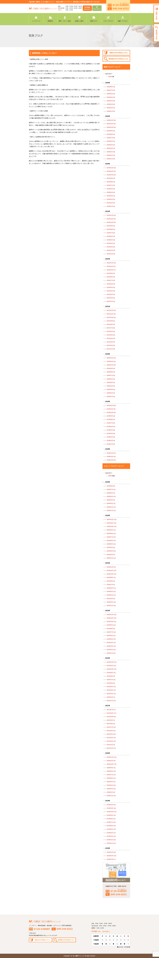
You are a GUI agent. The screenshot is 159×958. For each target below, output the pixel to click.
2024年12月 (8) (111, 167)
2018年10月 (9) (111, 460)
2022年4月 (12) (111, 690)
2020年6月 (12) (111, 778)
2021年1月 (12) (111, 748)
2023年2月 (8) (111, 250)
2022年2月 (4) (111, 697)
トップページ (36, 21)
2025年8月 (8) (111, 134)
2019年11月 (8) (111, 409)
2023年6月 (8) (111, 236)
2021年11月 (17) (111, 713)
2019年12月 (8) (111, 405)
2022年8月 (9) (111, 676)
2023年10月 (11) (111, 621)
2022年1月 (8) (111, 301)
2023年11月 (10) (111, 618)
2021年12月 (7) (111, 709)
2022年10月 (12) (111, 669)
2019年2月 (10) (111, 839)
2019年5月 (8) (111, 430)
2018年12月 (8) (111, 852)
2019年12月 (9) (111, 804)
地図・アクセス (123, 21)
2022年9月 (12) (111, 672)
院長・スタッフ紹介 (65, 21)
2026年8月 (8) (111, 86)
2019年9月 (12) (111, 815)
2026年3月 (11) (111, 503)
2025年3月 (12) (111, 551)
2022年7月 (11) (111, 679)
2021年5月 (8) (111, 335)
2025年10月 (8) (111, 127)
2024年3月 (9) (111, 598)
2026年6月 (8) (111, 93)
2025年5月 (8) (111, 145)
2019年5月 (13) (111, 829)
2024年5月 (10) (111, 591)
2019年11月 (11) (111, 808)
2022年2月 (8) (111, 298)
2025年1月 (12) (111, 558)
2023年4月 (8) (111, 243)
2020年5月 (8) (111, 382)
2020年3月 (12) (111, 788)
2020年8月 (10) (111, 771)
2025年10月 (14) (111, 526)
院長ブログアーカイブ (112, 67)
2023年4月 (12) (111, 642)
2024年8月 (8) (111, 182)
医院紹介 (50, 21)
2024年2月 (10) (111, 602)
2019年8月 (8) (111, 419)
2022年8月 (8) (111, 277)
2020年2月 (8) (111, 393)
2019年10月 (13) (111, 811)
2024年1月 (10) (111, 605)
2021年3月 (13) (111, 741)
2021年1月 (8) (111, 349)
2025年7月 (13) (111, 537)
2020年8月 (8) (111, 372)
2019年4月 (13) (111, 832)
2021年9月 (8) (111, 321)
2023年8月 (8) (111, 229)
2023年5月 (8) (111, 240)
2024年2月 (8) (111, 203)
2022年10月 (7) (111, 270)
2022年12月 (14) (111, 662)
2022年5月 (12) (111, 686)
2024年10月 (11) (111, 574)
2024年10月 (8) (111, 175)
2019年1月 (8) (111, 444)
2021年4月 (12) (111, 737)
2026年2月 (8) (111, 107)
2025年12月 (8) (111, 120)
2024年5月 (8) (111, 192)
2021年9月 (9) (111, 720)
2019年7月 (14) (111, 822)
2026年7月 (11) (111, 489)
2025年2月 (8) (111, 155)
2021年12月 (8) (111, 310)
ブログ (110, 76)
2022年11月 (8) (111, 266)
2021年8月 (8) (111, 324)
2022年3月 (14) (111, 693)
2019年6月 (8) (111, 426)
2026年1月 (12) (111, 510)
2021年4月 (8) (111, 338)
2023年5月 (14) (111, 639)
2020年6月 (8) (111, 379)
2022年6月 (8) (111, 284)
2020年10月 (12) (111, 764)
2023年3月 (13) (111, 646)
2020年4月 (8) (111, 386)
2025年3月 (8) (111, 152)
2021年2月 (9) (111, 744)
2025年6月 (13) (111, 540)
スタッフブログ (108, 21)
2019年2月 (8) (111, 440)
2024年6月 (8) (111, 188)
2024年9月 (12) (111, 577)
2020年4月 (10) (111, 785)
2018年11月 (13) (111, 855)
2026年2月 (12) (111, 507)
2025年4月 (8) (111, 148)
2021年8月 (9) (111, 723)
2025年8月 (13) (111, 533)
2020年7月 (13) (111, 774)
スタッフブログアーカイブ (114, 466)
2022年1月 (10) (111, 700)
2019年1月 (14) (111, 843)
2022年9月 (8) (111, 273)
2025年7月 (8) (111, 137)
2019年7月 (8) (111, 423)
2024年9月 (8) (111, 178)
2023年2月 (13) (111, 649)
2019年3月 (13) (111, 836)
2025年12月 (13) (111, 519)
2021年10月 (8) (111, 317)
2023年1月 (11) (111, 653)
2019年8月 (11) (111, 818)
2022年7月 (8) (111, 280)
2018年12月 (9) (111, 453)
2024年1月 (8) (111, 206)
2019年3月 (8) (111, 437)
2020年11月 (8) (111, 361)
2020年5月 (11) (111, 781)
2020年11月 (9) (111, 760)
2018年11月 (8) (111, 456)
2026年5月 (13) (111, 496)
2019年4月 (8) (111, 433)
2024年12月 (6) (111, 567)
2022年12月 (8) (111, 263)
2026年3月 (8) (111, 104)
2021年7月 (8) (111, 328)
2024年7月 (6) (111, 584)
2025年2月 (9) (111, 554)
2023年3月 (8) (111, 247)
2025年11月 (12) (111, 523)
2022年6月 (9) (111, 683)
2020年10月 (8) (111, 365)
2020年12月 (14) (111, 757)
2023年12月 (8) (111, 215)
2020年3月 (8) (111, 389)
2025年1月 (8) (111, 158)
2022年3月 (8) (111, 294)
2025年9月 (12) (111, 530)
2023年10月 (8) (111, 222)
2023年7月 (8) (111, 233)
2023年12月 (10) (111, 614)
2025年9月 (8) (111, 130)
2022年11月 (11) (111, 665)
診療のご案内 (79, 21)
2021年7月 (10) (111, 727)
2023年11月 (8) (111, 219)
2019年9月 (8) (111, 416)
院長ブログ (93, 21)
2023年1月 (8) (111, 254)
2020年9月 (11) (111, 767)
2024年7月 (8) (111, 185)
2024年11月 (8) (111, 171)
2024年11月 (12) (111, 570)
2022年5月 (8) (111, 287)
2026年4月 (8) (111, 100)
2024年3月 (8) (111, 199)
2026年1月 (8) (111, 111)
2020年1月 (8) (111, 396)
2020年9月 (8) (111, 368)
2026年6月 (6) (111, 493)
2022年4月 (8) (111, 291)
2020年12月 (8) (111, 358)
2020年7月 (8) (111, 375)
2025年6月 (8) (111, 141)
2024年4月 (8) (111, 196)
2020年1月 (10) (111, 795)
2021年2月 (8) (111, 345)
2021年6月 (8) (111, 331)
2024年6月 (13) (111, 588)
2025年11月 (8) (111, 123)
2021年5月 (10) (111, 734)
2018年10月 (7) (111, 859)
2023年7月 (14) (111, 632)
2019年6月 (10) (111, 825)
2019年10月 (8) (111, 412)
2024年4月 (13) (111, 595)
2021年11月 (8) (111, 314)
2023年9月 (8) (111, 226)
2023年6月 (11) (111, 635)
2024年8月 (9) (111, 581)
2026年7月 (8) (111, 90)
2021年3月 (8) (111, 342)
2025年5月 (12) (111, 544)
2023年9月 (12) (111, 625)
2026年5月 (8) (111, 97)
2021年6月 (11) (111, 730)
